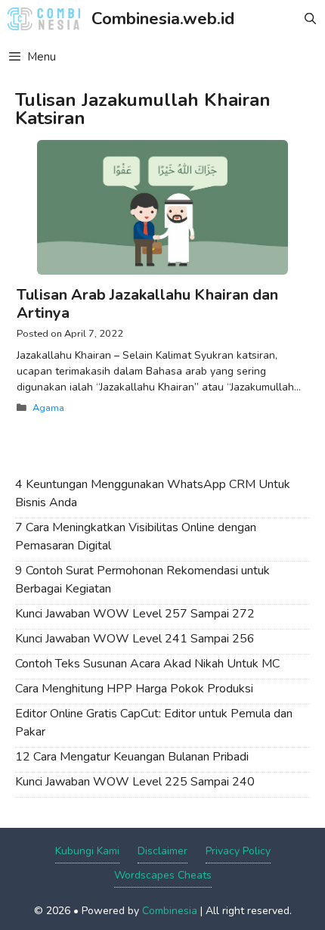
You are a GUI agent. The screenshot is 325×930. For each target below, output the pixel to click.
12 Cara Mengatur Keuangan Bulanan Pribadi (132, 756)
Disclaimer (162, 851)
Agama (48, 408)
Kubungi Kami (87, 851)
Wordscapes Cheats (163, 875)
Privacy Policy (238, 851)
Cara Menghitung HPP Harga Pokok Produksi (134, 688)
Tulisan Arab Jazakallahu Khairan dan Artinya (147, 304)
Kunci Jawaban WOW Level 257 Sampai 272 (135, 613)
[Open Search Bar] (310, 19)
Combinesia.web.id (162, 19)
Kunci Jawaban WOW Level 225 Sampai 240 (135, 781)
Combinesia (169, 911)
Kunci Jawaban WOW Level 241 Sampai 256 (135, 638)
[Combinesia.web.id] (48, 19)
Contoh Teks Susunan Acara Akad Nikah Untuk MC (147, 663)
